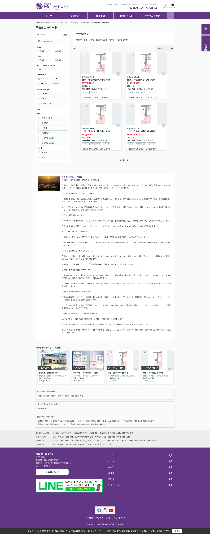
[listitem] (53, 367)
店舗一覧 (110, 479)
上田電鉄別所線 (126, 441)
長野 (104, 444)
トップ (48, 16)
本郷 (54, 444)
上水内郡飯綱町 (92, 433)
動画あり (44, 99)
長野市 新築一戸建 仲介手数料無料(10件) (138, 421)
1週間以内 (56, 84)
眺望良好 (45, 133)
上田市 (98, 40)
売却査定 (74, 16)
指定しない (45, 79)
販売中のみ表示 (47, 41)
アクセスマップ (113, 485)
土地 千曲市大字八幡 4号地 (141, 131)
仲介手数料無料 (48, 138)
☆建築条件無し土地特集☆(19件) (63, 421)
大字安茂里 (120, 437)
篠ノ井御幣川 (79, 437)
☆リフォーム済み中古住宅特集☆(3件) (75, 424)
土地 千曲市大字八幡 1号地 (96, 80)
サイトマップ (120, 518)
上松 (128, 437)
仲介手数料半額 (48, 143)
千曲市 (84, 40)
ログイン (165, 7)
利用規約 (90, 518)
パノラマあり (46, 104)
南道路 (44, 152)
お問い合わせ (126, 16)
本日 (56, 79)
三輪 (55, 437)
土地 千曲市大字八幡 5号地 (141, 80)
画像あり (44, 93)
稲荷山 (94, 89)
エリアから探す (152, 16)
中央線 (116, 441)
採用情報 (100, 16)
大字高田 (98, 437)
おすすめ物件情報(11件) (112, 421)
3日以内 (44, 84)
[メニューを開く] (170, 15)
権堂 (99, 444)
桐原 (94, 444)
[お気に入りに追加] (118, 74)
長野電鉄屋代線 (139, 441)
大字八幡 (91, 77)
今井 (74, 444)
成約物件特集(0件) (98, 424)
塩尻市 (102, 433)
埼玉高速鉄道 (152, 441)
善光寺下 (61, 444)
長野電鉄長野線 (59, 441)
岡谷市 (111, 40)
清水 (105, 437)
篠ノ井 (68, 444)
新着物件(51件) (43, 421)
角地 (43, 157)
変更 (65, 35)
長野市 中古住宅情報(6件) (48, 424)
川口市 (124, 433)
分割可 (44, 128)
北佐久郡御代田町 (113, 433)
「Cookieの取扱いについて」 (145, 531)
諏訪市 (82, 433)
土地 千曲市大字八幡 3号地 (96, 131)
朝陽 (89, 444)
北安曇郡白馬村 (122, 40)
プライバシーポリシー (104, 518)
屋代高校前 (42, 408)
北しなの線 (97, 441)
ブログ (110, 467)
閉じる (177, 531)
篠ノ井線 (86, 89)
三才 (109, 444)
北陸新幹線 (107, 441)
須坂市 (91, 40)
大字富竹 (69, 437)
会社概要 (110, 473)
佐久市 (104, 40)
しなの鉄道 (87, 441)
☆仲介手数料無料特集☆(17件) (89, 421)
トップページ (112, 455)
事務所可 (45, 123)
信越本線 (78, 441)
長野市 (78, 40)
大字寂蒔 (90, 437)
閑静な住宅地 (47, 118)
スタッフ (110, 461)
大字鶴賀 (111, 437)
